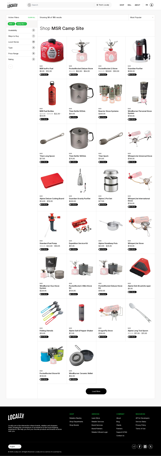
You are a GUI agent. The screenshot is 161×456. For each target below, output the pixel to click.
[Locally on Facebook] (139, 446)
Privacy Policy (141, 425)
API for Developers (143, 418)
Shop (122, 5)
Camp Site (20, 24)
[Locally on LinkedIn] (145, 446)
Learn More (96, 418)
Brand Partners (97, 429)
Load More (96, 391)
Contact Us (120, 436)
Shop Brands (74, 425)
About (137, 5)
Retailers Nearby (76, 418)
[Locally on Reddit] (134, 446)
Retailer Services (98, 422)
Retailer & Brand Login (100, 432)
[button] (21, 30)
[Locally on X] (150, 446)
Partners (119, 429)
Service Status (141, 422)
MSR (10, 24)
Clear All (31, 17)
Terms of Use (140, 429)
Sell (129, 5)
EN (147, 5)
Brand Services (97, 425)
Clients (118, 425)
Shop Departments (76, 422)
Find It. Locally (103, 5)
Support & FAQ (121, 432)
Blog (118, 422)
